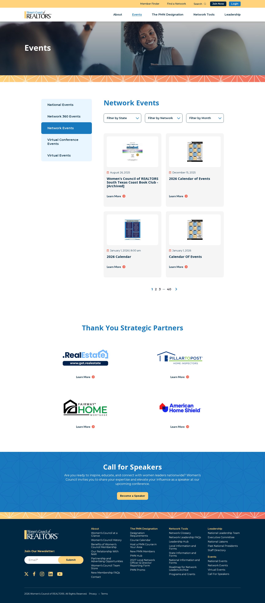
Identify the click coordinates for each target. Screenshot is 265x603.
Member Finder (149, 3)
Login (234, 3)
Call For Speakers (218, 574)
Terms (104, 593)
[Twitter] (26, 574)
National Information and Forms (184, 561)
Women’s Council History (106, 540)
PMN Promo (137, 570)
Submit (71, 559)
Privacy (93, 593)
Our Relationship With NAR (105, 553)
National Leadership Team (224, 533)
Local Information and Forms (182, 547)
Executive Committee (221, 537)
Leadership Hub (179, 541)
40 (169, 289)
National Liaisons (218, 541)
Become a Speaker (132, 495)
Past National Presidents (223, 546)
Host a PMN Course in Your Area (143, 546)
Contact (96, 577)
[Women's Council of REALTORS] (38, 14)
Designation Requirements (139, 534)
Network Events (60, 128)
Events (137, 14)
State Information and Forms (182, 554)
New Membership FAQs (105, 572)
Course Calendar (140, 540)
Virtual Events (59, 155)
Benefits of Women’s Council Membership (104, 546)
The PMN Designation (167, 14)
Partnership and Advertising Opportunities (107, 560)
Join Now (218, 3)
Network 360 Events (64, 116)
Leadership (233, 14)
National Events (60, 105)
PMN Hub (136, 555)
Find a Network (176, 3)
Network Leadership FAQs (185, 537)
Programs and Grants (182, 574)
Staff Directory (217, 550)
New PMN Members (142, 551)
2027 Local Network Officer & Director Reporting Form (142, 563)
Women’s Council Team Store (105, 567)
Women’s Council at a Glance (104, 534)
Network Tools (204, 14)
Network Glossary (180, 533)
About (117, 14)
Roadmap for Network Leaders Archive (183, 568)
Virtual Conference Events (62, 142)
